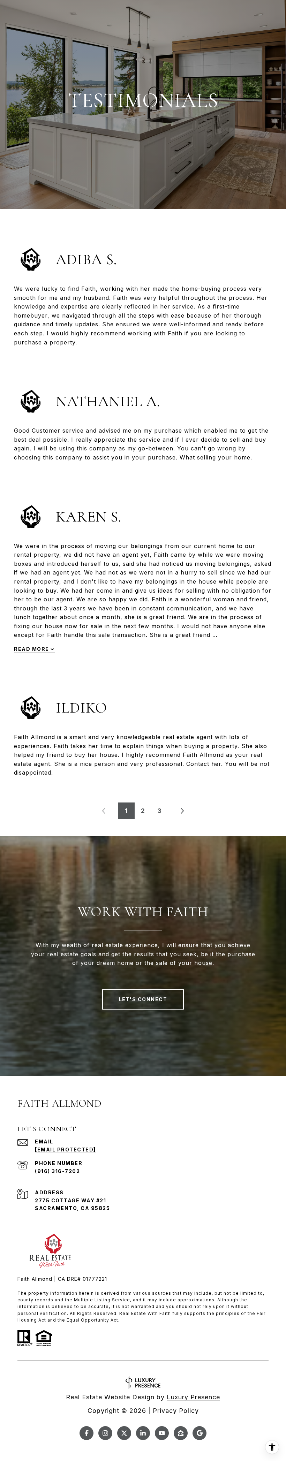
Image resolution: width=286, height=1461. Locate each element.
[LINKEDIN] (143, 1433)
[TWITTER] (124, 1433)
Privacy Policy (176, 1410)
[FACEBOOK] (86, 1433)
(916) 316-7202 (57, 1171)
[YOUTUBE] (162, 1433)
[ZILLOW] (181, 1433)
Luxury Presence (193, 1397)
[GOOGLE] (199, 1433)
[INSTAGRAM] (105, 1433)
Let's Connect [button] (143, 999)
